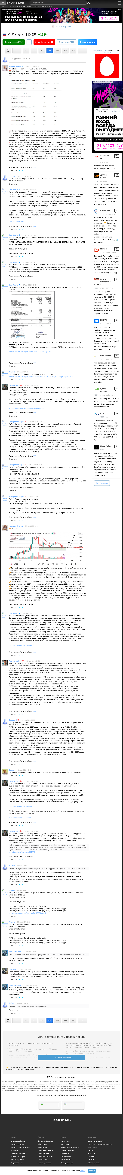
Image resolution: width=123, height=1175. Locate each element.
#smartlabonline (42, 42)
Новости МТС (61, 1120)
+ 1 (26, 170)
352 (34, 50)
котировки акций (40, 6)
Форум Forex (42, 1160)
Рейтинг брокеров (44, 1163)
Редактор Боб (15, 661)
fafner (12, 1003)
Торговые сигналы (18, 1153)
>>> (34, 167)
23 (116, 249)
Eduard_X (13, 720)
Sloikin (12, 865)
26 (116, 320)
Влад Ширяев (15, 951)
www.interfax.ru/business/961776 (22, 852)
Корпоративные (17, 1163)
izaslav (12, 176)
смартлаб (5, 6)
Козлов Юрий (15, 66)
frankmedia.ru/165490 (17, 221)
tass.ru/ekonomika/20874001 (20, 818)
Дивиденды (65, 1153)
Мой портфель (66, 1157)
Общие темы (42, 1144)
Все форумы (102, 483)
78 (116, 389)
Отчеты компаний (67, 1150)
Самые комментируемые (20, 1147)
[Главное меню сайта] (3, 2)
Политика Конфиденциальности (100, 1144)
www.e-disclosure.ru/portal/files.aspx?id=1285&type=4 (30, 351)
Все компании (66, 1160)
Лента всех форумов (45, 1141)
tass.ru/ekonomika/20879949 (20, 645)
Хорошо (92, 1171)
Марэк (12, 372)
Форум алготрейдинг (45, 1150)
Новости (14, 1150)
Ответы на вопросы (18, 1157)
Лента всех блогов (18, 1141)
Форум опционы (43, 1153)
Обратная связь (94, 1163)
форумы (15, 6)
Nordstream (14, 385)
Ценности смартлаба (95, 1141)
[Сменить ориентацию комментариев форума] (29, 42)
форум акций (25, 6)
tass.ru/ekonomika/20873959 (20, 806)
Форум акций (42, 1147)
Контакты (91, 1153)
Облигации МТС (66, 42)
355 (57, 50)
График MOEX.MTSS (100, 50)
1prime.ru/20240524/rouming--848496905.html (27, 408)
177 (116, 413)
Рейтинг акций (87, 42)
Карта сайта (92, 1147)
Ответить (13, 170)
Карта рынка (65, 1141)
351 (26, 50)
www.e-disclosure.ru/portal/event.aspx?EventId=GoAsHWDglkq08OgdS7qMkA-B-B (41, 376)
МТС (50, 6)
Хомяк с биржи (16, 526)
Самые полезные (17, 1144)
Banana (12, 770)
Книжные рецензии (18, 1160)
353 (41, 50)
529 (116, 156)
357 (73, 50)
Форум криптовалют (45, 1157)
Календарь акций (67, 1163)
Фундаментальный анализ (70, 1147)
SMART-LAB (15, 2)
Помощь (91, 1160)
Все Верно (13, 190)
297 (116, 356)
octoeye (12, 969)
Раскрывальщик (16, 421)
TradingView (106, 52)
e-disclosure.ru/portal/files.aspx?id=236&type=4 (27, 913)
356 (65, 50)
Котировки (65, 1144)
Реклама (91, 1150)
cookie (82, 1171)
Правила (91, 1157)
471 (116, 175)
